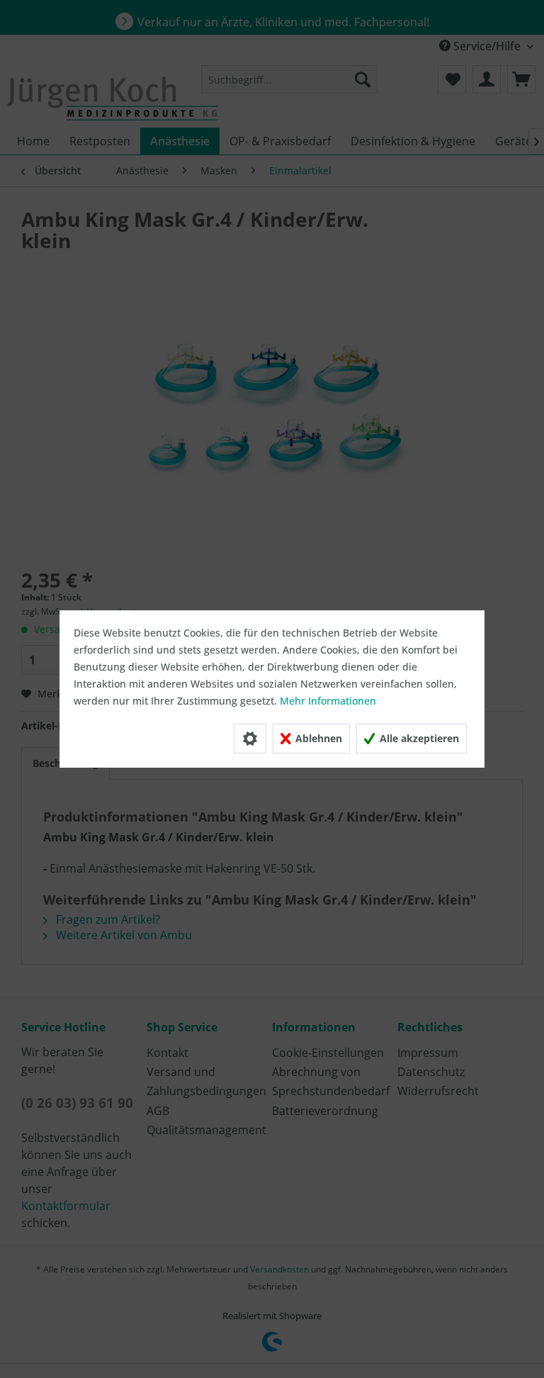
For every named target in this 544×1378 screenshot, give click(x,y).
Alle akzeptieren (418, 738)
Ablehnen (317, 738)
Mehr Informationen (328, 700)
